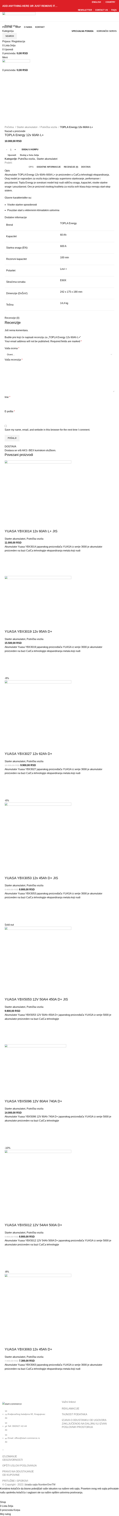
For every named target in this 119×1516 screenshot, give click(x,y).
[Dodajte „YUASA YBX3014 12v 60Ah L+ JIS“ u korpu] (8, 564)
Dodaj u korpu (30, 149)
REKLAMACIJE (70, 1408)
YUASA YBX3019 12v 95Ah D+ (28, 631)
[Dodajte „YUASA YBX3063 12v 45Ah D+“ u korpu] (8, 1382)
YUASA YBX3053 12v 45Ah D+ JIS (31, 878)
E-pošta (10, 411)
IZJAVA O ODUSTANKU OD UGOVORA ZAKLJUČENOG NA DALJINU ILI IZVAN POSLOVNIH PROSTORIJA (84, 1423)
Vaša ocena (12, 348)
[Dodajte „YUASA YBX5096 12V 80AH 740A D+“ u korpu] (8, 1134)
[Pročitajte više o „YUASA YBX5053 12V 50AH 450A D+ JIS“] (8, 1033)
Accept (6, 1497)
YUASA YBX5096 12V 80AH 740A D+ (33, 1101)
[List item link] (29, 1428)
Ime (7, 397)
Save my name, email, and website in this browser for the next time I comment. (47, 429)
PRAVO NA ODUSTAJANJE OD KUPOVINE (18, 1473)
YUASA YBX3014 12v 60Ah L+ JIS (31, 531)
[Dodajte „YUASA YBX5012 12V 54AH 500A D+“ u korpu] (8, 1258)
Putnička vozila (49, 127)
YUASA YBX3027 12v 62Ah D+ (28, 754)
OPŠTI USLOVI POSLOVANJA (19, 1465)
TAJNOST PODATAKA (74, 1414)
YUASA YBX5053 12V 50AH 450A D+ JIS (36, 999)
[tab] (31, 167)
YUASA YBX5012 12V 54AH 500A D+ (33, 1225)
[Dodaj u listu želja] (8, 556)
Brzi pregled (8, 572)
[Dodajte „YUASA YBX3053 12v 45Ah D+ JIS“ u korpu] (8, 911)
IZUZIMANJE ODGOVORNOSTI (12, 1458)
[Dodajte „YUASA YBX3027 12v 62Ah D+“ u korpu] (8, 787)
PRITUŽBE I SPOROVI (15, 1480)
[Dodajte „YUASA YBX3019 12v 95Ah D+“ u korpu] (8, 665)
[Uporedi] (8, 525)
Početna (9, 127)
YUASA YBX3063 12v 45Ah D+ (28, 1349)
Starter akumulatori (27, 127)
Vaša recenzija (13, 359)
